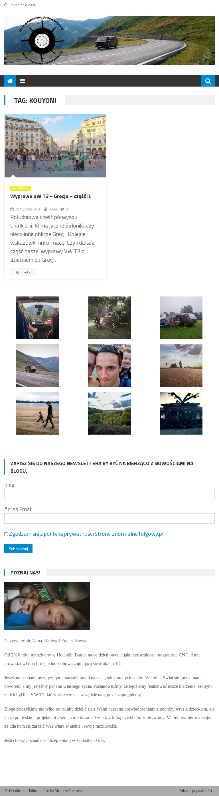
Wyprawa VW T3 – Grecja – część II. (50, 196)
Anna (54, 209)
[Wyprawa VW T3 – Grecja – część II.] (55, 145)
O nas (99, 740)
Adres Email (18, 509)
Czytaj (26, 272)
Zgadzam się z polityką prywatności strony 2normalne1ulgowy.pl (86, 533)
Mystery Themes (68, 790)
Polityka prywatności (195, 790)
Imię (9, 484)
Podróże (21, 188)
